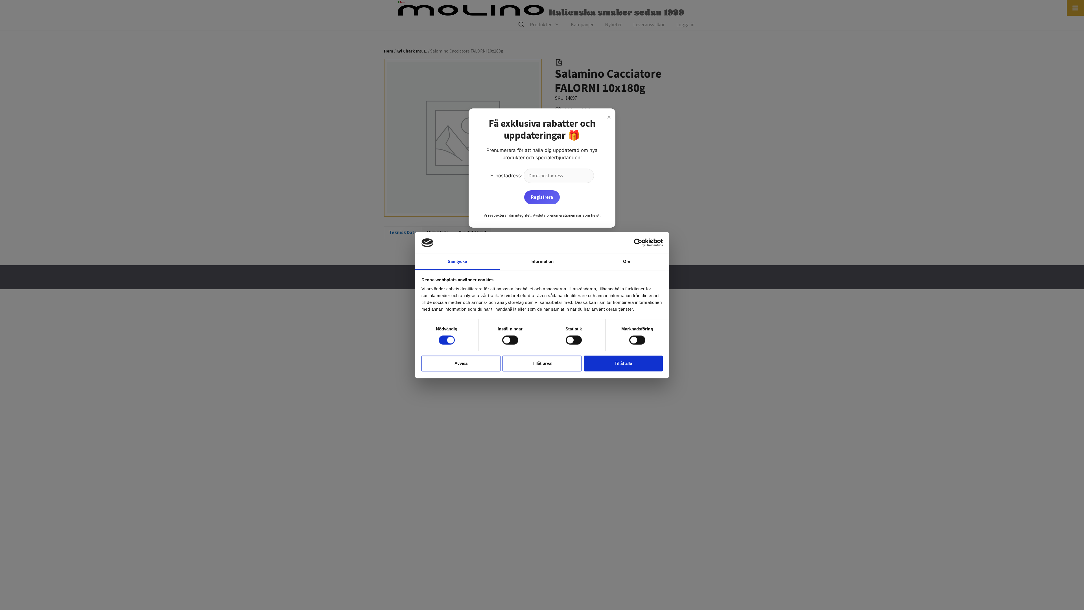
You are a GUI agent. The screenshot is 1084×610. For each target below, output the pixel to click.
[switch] (510, 340)
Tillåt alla (623, 363)
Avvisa (460, 363)
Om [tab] (626, 261)
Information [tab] (542, 261)
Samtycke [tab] (457, 261)
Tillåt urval (542, 363)
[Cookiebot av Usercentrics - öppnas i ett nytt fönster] (638, 243)
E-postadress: (507, 175)
